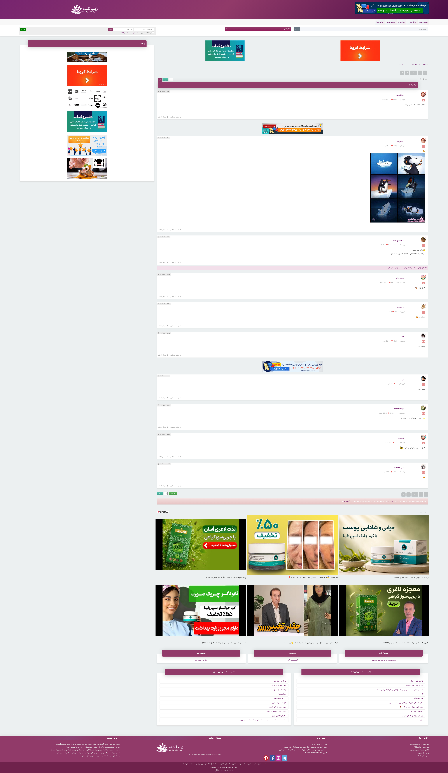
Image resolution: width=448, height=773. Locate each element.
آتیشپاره (401, 438)
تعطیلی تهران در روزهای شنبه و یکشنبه (384, 660)
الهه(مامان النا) (398, 240)
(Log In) (347, 501)
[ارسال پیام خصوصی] (424, 100)
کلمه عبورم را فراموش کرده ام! (129, 33)
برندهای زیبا (391, 22)
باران (402, 337)
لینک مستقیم (174, 117)
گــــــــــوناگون (404, 64)
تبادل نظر (413, 22)
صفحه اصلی (423, 22)
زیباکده (425, 64)
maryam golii (399, 467)
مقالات (402, 22)
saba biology (399, 409)
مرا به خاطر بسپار (147, 33)
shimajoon (400, 278)
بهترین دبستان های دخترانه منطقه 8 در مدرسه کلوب (204, 754)
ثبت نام (390, 501)
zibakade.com (231, 767)
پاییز (402, 379)
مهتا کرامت (400, 95)
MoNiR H (400, 307)
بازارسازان (218, 770)
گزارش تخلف (162, 117)
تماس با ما (379, 22)
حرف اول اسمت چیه (201, 660)
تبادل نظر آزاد (416, 64)
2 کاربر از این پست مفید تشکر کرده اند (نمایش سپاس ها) (407, 268)
